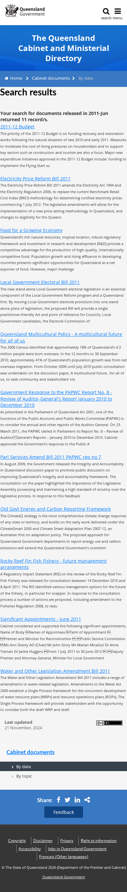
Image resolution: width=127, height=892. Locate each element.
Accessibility (30, 848)
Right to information (99, 840)
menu (117, 17)
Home (16, 78)
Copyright (17, 840)
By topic (24, 776)
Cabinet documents (51, 78)
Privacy (66, 840)
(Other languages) (63, 856)
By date (23, 766)
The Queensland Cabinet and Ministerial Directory (63, 48)
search (106, 17)
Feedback (63, 812)
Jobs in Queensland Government (77, 848)
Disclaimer (43, 840)
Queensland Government (63, 877)
